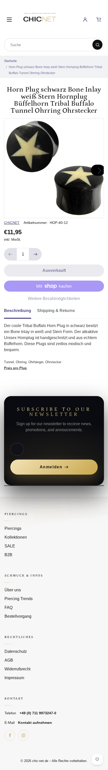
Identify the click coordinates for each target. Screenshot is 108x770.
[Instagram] (23, 735)
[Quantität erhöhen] (35, 254)
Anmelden (51, 467)
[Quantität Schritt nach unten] (10, 254)
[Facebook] (10, 735)
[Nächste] (98, 170)
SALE (10, 546)
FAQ (9, 607)
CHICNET (12, 223)
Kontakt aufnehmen (35, 723)
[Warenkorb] (98, 19)
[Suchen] (97, 45)
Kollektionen (16, 537)
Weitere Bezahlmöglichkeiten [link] (54, 298)
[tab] (20, 312)
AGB (9, 660)
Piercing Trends (19, 599)
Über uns (13, 590)
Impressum (14, 678)
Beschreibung (17, 310)
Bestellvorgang (18, 616)
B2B (8, 555)
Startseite (10, 61)
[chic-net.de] (39, 19)
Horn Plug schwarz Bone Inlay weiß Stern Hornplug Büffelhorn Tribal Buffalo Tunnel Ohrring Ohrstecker (55, 70)
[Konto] (85, 19)
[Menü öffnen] (9, 19)
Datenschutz (16, 651)
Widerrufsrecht (17, 669)
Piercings (13, 528)
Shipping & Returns (56, 310)
